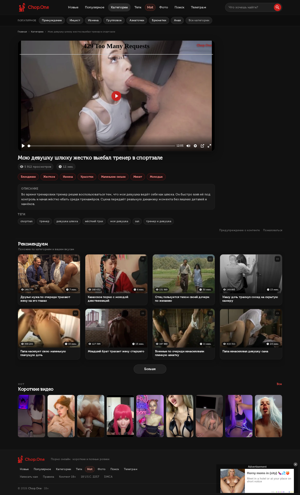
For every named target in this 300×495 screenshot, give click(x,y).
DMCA (108, 476)
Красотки (87, 176)
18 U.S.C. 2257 (90, 476)
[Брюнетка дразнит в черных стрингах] (31, 416)
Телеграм (198, 7)
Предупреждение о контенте (239, 230)
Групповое (114, 20)
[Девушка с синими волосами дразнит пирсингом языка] (268, 416)
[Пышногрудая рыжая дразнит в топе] (150, 416)
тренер (44, 221)
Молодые (156, 176)
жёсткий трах (94, 221)
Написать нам (29, 476)
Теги (137, 7)
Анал (177, 20)
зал (137, 221)
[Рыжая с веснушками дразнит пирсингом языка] (61, 416)
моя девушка (119, 221)
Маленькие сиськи (113, 176)
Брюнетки (159, 20)
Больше (150, 369)
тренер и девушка (158, 221)
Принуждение (52, 20)
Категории (119, 7)
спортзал (26, 221)
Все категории (199, 20)
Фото (163, 7)
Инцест (75, 20)
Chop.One (35, 488)
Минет (137, 176)
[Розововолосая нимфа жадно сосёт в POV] (120, 416)
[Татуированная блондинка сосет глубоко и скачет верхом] (90, 416)
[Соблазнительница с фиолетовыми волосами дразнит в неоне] (239, 416)
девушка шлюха (67, 221)
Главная (22, 31)
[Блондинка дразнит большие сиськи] (179, 416)
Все (279, 384)
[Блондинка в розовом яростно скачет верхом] (209, 416)
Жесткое (49, 176)
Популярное (94, 7)
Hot (150, 7)
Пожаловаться (272, 230)
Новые (73, 7)
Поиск (179, 7)
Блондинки (28, 176)
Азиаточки (136, 20)
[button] (277, 7)
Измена (93, 20)
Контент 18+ (67, 476)
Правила (48, 476)
